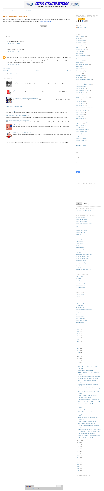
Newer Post (5, 70)
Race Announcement (80, 40)
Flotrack (77, 301)
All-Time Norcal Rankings (81, 122)
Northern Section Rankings (82, 96)
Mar (79, 444)
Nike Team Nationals (80, 313)
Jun (79, 365)
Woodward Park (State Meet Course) (83, 269)
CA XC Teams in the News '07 (82, 64)
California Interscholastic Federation (84, 309)
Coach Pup (78, 99)
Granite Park (78, 234)
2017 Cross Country (80, 53)
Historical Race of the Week (82, 110)
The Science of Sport (80, 287)
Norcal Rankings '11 (80, 68)
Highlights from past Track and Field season (87, 421)
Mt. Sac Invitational (80, 241)
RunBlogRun (78, 280)
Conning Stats (79, 62)
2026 (78, 329)
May (79, 440)
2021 (78, 339)
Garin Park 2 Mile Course (81, 230)
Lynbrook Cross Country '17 (82, 298)
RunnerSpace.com (80, 322)
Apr (79, 442)
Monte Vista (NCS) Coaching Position (86, 423)
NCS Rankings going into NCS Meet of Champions (24, 133)
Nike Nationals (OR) (80, 247)
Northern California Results (82, 55)
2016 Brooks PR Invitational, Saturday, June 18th (89, 401)
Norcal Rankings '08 (80, 125)
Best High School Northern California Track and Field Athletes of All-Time (29, 82)
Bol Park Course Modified (81, 221)
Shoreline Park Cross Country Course (84, 254)
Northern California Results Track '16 (84, 79)
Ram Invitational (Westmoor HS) (83, 249)
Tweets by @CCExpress (81, 145)
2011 (78, 460)
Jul (79, 362)
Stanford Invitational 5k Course (82, 258)
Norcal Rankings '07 (80, 88)
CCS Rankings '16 (80, 133)
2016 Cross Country (12, 30)
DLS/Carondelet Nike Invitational (83, 225)
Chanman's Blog (79, 276)
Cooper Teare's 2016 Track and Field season (87, 395)
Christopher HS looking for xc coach (86, 409)
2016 (78, 350)
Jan (79, 449)
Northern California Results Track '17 (84, 107)
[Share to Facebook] (45, 26)
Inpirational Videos (80, 70)
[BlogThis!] (42, 26)
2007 (78, 468)
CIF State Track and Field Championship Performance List (25, 98)
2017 (78, 348)
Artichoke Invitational (80, 217)
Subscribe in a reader (80, 477)
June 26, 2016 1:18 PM (12, 51)
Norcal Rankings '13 (80, 94)
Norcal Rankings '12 (80, 71)
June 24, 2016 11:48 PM (13, 43)
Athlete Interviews (6, 11)
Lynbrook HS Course (80, 238)
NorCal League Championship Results (14, 106)
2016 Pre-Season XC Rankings (82, 97)
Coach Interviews (16, 11)
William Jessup (79, 265)
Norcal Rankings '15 (80, 112)
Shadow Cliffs (79, 252)
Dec (79, 352)
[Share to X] (43, 26)
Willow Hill (78, 267)
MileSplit (78, 296)
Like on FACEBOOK (26, 11)
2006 (78, 470)
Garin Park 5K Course (80, 232)
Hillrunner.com (79, 314)
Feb (79, 446)
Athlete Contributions (80, 81)
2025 (78, 331)
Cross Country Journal (80, 318)
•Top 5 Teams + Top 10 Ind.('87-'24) (83, 210)
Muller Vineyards (79, 243)
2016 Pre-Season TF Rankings (82, 120)
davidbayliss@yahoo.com (46, 21)
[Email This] (40, 26)
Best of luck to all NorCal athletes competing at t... (89, 435)
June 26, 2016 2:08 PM (12, 64)
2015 (78, 451)
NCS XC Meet (79, 66)
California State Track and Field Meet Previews (88, 437)
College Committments (18, 124)
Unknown (8, 55)
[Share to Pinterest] (46, 26)
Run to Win (78, 278)
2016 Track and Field (80, 44)
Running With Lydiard (81, 282)
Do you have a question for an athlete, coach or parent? (25, 90)
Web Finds (78, 38)
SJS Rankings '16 (79, 123)
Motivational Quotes (10, 141)
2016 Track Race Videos (81, 138)
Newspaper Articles (80, 36)
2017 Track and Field (80, 49)
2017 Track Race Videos (81, 140)
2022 (78, 337)
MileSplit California (80, 294)
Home (35, 11)
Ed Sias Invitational (80, 226)
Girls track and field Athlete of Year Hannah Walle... (89, 399)
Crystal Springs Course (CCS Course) (84, 223)
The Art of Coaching (80, 83)
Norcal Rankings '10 (80, 92)
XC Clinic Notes (79, 116)
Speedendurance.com (80, 285)
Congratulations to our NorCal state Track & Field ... (89, 431)
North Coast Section (80, 305)
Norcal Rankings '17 (80, 105)
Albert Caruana (81, 27)
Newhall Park (78, 245)
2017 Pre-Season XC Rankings (82, 90)
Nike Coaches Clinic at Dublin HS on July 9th (88, 403)
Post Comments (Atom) (14, 73)
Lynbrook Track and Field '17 (82, 300)
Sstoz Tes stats (79, 136)
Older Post (69, 70)
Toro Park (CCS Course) (81, 260)
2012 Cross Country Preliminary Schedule (15, 111)
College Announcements (81, 57)
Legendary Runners (80, 75)
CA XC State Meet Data (81, 86)
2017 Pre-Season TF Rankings (82, 129)
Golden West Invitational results (85, 411)
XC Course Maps (79, 127)
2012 (78, 458)
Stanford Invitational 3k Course (82, 256)
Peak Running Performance (81, 320)
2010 (78, 462)
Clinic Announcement (80, 59)
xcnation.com (79, 73)
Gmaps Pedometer (79, 316)
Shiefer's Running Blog (81, 283)
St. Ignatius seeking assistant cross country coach (89, 376)
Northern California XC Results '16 (83, 85)
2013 (78, 455)
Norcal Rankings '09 (80, 118)
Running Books (79, 109)
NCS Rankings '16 (80, 101)
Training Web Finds (80, 60)
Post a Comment (6, 68)
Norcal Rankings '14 (80, 103)
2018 (78, 346)
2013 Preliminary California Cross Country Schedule (17, 115)
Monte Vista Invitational (81, 239)
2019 (78, 344)
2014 (78, 453)
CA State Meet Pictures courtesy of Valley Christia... (89, 429)
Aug (79, 360)
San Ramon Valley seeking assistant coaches (16, 16)
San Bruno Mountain (80, 251)
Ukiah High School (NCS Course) (83, 262)
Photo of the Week (80, 77)
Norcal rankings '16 (80, 114)
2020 (78, 342)
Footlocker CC (79, 311)
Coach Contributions (80, 46)
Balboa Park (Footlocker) (81, 219)
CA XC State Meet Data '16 (81, 131)
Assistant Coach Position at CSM (85, 370)
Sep (79, 358)
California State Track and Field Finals (86, 433)
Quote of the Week (80, 135)
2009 (78, 464)
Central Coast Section (80, 303)
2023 (78, 335)
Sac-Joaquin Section (80, 307)
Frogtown (78, 228)
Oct (79, 356)
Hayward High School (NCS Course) (83, 236)
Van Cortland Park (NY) (81, 264)
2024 (78, 333)
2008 (78, 466)
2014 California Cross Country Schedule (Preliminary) (18, 120)
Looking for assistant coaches (84, 397)
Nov (79, 354)
